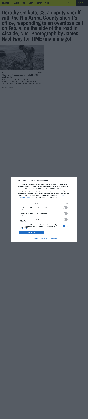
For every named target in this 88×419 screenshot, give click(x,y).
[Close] (73, 180)
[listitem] (44, 204)
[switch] (65, 207)
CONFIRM (31, 232)
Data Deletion (34, 238)
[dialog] (44, 209)
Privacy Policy (53, 238)
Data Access (44, 238)
